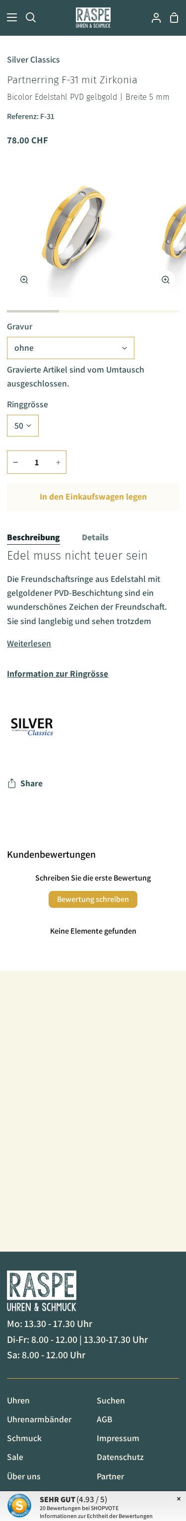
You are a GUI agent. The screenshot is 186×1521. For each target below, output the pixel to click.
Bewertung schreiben (93, 899)
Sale (15, 1456)
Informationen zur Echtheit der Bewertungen (96, 1516)
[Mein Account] (152, 17)
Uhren (18, 1400)
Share (31, 783)
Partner (110, 1476)
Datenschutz (120, 1456)
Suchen (111, 1400)
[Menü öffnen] (9, 17)
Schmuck (24, 1438)
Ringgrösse (27, 404)
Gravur (19, 326)
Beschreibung (33, 537)
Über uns (24, 1476)
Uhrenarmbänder (39, 1419)
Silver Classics (33, 59)
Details (95, 537)
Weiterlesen (29, 643)
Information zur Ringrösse (57, 673)
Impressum (118, 1438)
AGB (104, 1419)
